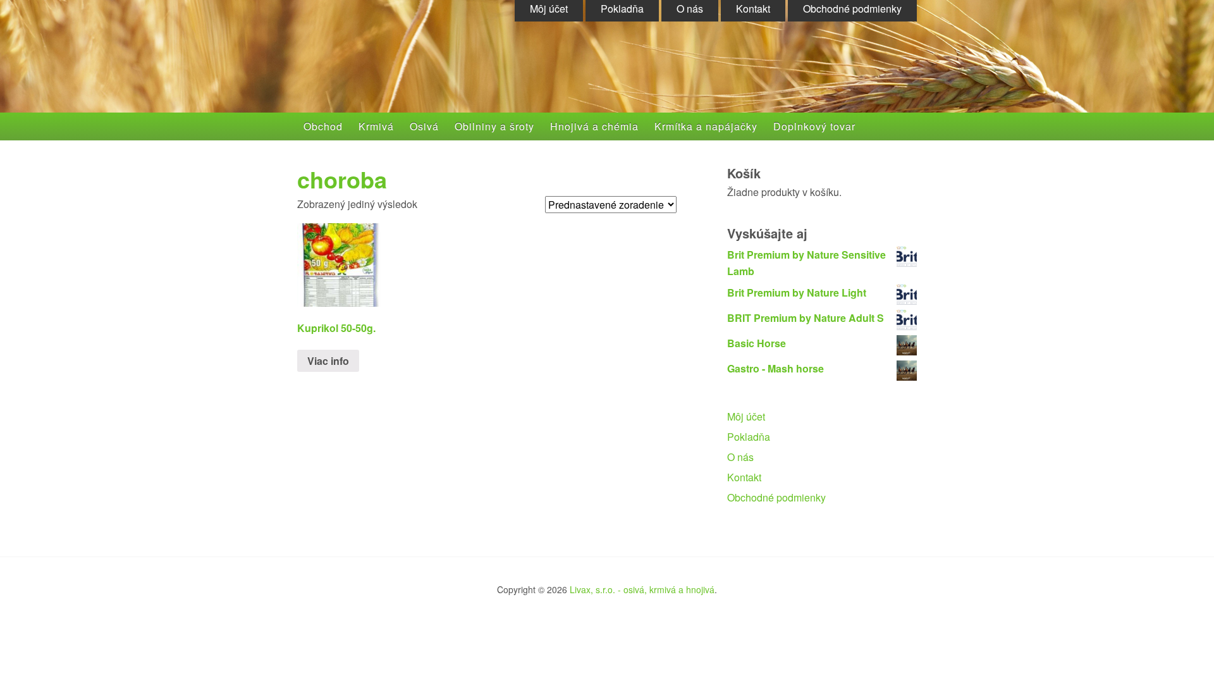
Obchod (323, 126)
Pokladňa (748, 436)
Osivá (424, 126)
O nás (740, 457)
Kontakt (744, 477)
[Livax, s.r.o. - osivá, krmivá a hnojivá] (421, 70)
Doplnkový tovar (814, 126)
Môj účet (746, 416)
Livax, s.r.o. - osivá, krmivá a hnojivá (642, 589)
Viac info (328, 361)
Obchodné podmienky (776, 497)
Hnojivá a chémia (594, 126)
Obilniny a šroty (494, 126)
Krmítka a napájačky (705, 126)
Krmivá (376, 126)
